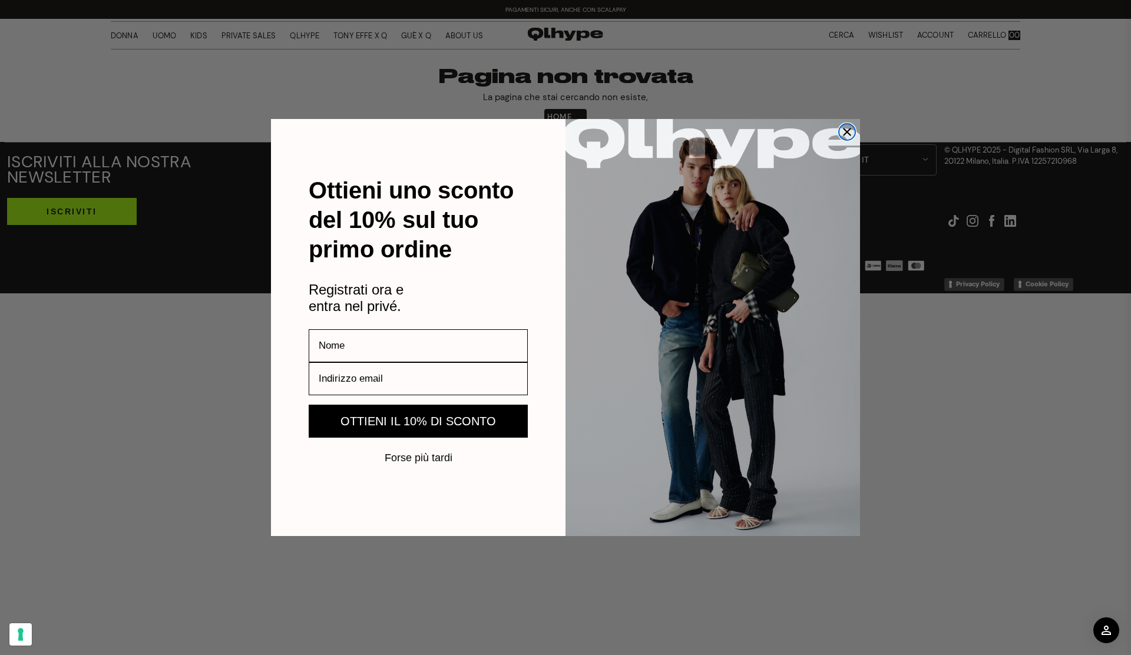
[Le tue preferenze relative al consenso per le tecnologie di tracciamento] (20, 634)
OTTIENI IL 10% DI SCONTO (418, 421)
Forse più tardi (418, 457)
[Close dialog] (847, 132)
